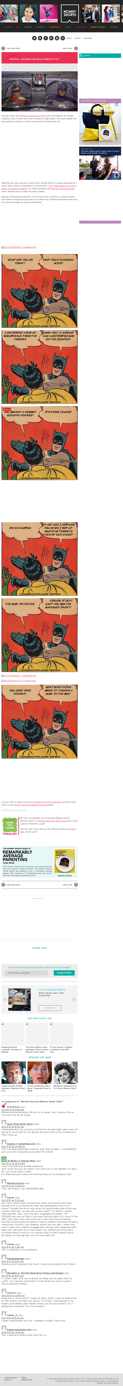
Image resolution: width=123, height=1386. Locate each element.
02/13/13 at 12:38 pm (13, 1186)
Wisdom (27, 27)
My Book (114, 27)
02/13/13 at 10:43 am (13, 1163)
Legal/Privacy (11, 1378)
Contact (77, 38)
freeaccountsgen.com (19, 1329)
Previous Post (13, 48)
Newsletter (26, 1380)
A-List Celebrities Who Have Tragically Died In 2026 (39, 1088)
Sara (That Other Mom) (20, 1124)
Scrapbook (55, 27)
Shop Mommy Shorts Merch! (93, 101)
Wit (18, 27)
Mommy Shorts (15, 1183)
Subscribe (87, 38)
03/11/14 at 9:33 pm (13, 1318)
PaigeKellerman (16, 1258)
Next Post (68, 48)
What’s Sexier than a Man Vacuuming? (51, 994)
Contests (40, 27)
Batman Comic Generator (63, 189)
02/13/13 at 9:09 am (13, 1109)
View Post (50, 1008)
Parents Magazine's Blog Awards (53, 821)
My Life (8, 27)
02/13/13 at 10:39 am (13, 1146)
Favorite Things (97, 27)
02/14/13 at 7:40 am (13, 1247)
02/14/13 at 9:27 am (13, 1276)
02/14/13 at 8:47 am (13, 1261)
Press (23, 1378)
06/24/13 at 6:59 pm (13, 1295)
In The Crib (81, 27)
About (69, 38)
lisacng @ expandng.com (21, 1144)
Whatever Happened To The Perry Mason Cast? (65, 1087)
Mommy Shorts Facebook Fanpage (30, 805)
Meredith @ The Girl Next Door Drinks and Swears (35, 1273)
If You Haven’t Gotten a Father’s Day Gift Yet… (61, 1049)
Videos (68, 27)
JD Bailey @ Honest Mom (21, 1161)
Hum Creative (112, 1383)
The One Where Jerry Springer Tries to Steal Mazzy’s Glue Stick (37, 1049)
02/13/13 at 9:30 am (13, 1126)
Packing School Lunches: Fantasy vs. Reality (12, 1049)
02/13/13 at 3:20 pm (13, 1200)
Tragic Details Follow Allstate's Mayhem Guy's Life (14, 1088)
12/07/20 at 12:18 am (13, 1332)
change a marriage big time (32, 116)
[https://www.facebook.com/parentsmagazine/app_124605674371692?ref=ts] (11, 827)
